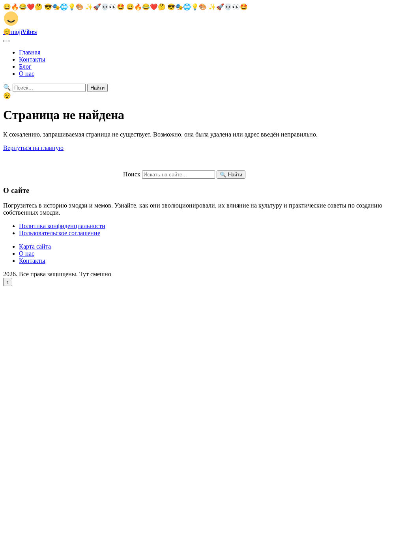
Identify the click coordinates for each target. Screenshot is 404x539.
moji (20, 31)
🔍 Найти (231, 175)
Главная (29, 52)
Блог (25, 66)
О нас (26, 73)
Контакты (32, 59)
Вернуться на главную (33, 147)
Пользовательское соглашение (59, 233)
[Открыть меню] (6, 41)
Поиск (131, 174)
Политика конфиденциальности (62, 226)
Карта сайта (35, 246)
